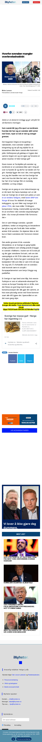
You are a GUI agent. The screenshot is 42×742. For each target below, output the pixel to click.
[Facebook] (20, 662)
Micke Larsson (7, 90)
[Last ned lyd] (25, 112)
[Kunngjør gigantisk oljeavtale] (21, 573)
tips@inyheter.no (15, 704)
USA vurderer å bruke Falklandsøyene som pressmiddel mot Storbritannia (19, 606)
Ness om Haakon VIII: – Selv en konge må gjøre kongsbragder (20, 631)
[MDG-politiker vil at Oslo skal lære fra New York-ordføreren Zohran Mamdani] (21, 547)
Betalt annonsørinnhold (11, 687)
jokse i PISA (6, 206)
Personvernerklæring (11, 680)
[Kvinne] (13, 112)
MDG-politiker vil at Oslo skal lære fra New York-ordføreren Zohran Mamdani (20, 559)
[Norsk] (4, 112)
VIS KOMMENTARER (20, 430)
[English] (7, 112)
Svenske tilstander (13, 352)
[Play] (5, 106)
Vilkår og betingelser (10, 683)
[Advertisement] (21, 28)
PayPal (36, 309)
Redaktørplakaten (33, 675)
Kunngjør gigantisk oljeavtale (18, 583)
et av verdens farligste (11, 197)
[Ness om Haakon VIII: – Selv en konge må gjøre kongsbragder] (21, 620)
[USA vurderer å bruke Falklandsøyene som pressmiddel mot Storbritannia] (21, 595)
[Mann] (10, 112)
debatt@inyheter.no (15, 701)
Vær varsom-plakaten (19, 675)
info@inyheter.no (14, 699)
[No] (40, 736)
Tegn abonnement (24, 305)
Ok (13, 739)
